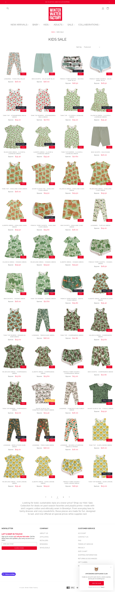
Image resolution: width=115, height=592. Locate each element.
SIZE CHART (82, 551)
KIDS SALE (60, 32)
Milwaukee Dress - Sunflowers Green (14, 482)
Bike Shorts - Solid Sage (100, 152)
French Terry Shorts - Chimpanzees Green (71, 372)
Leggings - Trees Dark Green (43, 445)
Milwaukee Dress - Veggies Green (43, 262)
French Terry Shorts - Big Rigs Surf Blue (72, 79)
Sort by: (79, 47)
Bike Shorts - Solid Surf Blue (43, 79)
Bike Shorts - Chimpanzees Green (100, 372)
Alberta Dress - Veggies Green (71, 262)
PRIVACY (81, 548)
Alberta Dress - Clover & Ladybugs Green (43, 152)
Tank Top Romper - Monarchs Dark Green (14, 336)
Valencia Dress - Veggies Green (15, 262)
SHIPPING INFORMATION (87, 555)
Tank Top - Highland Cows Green (14, 188)
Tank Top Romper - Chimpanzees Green (15, 409)
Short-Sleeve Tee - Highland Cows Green (43, 189)
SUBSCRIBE (19, 548)
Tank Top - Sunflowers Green (100, 445)
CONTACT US (83, 537)
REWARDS (44, 544)
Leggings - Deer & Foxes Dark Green (14, 445)
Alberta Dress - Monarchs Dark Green (100, 299)
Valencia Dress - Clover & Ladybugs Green (100, 116)
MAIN (53, 32)
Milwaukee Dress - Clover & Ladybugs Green (14, 152)
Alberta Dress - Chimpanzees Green (43, 372)
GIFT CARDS (82, 562)
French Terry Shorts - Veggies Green (100, 262)
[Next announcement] (109, 2)
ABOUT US (44, 533)
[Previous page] (45, 497)
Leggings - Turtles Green (100, 225)
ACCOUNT (82, 533)
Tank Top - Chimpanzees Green (71, 335)
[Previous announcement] (6, 2)
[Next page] (69, 497)
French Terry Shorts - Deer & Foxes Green (72, 299)
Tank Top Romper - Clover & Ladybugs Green (71, 152)
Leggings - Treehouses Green (43, 335)
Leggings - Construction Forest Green (71, 409)
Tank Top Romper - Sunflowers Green (100, 482)
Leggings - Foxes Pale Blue (14, 79)
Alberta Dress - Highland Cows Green (14, 226)
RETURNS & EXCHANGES (87, 558)
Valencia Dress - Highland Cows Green (71, 189)
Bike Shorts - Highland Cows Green (72, 226)
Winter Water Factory (31, 587)
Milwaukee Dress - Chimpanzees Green (14, 372)
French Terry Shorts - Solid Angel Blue (100, 79)
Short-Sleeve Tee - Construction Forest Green (43, 409)
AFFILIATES (44, 537)
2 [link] (57, 497)
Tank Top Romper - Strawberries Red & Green (43, 116)
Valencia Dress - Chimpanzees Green (100, 336)
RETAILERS (44, 540)
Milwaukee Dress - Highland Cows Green (100, 189)
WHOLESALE (45, 548)
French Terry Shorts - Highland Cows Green (43, 226)
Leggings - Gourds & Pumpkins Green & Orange (71, 445)
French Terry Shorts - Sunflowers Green (71, 482)
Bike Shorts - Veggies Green (14, 298)
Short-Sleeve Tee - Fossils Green (100, 408)
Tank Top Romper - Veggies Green (43, 298)
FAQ (79, 540)
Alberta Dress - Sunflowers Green (43, 482)
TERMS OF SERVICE (85, 544)
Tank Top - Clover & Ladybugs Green (71, 116)
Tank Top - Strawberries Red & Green (14, 116)
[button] (7, 8)
